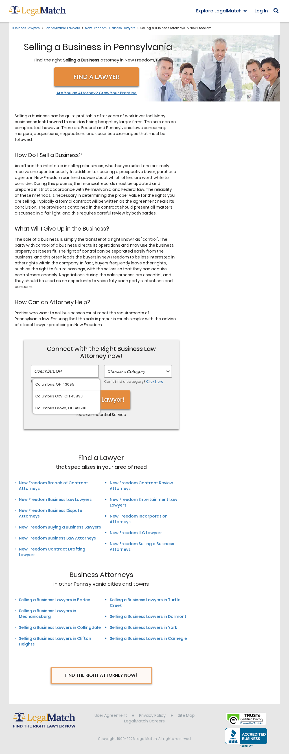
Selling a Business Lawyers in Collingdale (60, 627)
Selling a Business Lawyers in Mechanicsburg (47, 613)
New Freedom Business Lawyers (110, 28)
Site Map (186, 715)
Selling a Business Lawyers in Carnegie (148, 638)
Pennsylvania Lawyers (62, 28)
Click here (154, 381)
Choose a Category (126, 371)
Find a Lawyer (96, 76)
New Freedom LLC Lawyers (136, 533)
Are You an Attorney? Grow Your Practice (96, 93)
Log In (261, 11)
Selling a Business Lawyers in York (143, 627)
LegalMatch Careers (144, 721)
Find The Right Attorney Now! (101, 675)
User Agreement (111, 715)
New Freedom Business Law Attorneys (57, 538)
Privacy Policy (152, 715)
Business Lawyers (26, 28)
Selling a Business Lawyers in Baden (54, 600)
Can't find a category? (133, 381)
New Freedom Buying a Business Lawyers (60, 527)
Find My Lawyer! (101, 399)
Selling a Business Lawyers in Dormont (148, 616)
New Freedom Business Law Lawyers (55, 499)
